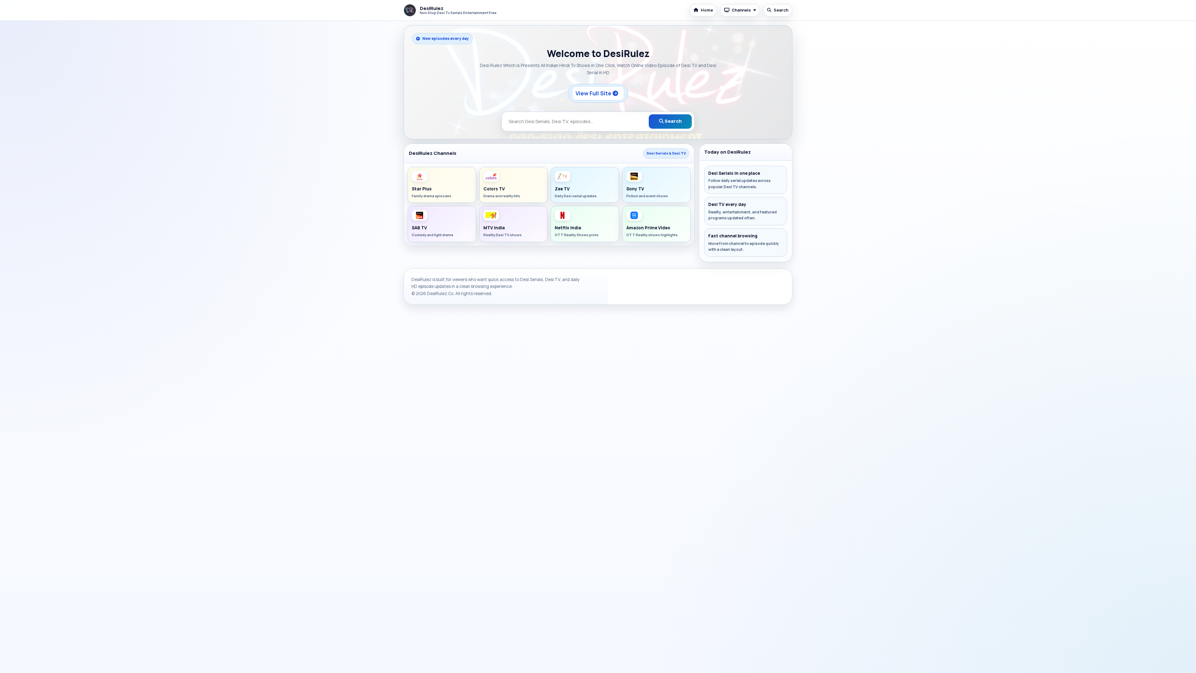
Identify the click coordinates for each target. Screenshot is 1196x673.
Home (707, 10)
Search (781, 10)
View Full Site (594, 93)
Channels (741, 10)
